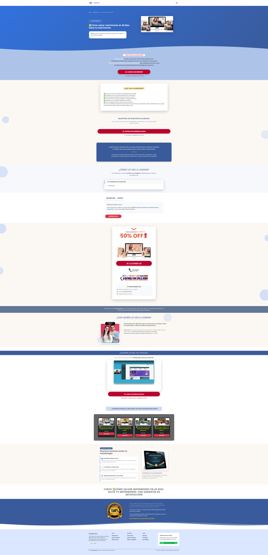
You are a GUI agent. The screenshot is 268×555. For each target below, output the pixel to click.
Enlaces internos (116, 537)
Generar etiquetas (131, 537)
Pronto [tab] (120, 198)
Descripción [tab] (110, 198)
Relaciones (96, 12)
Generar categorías (131, 539)
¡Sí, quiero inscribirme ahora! (134, 131)
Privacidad (145, 537)
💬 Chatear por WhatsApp (168, 543)
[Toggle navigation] (176, 3)
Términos (145, 535)
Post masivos (130, 535)
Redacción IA (115, 535)
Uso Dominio (145, 539)
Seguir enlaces (115, 539)
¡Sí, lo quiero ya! (134, 263)
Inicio (90, 12)
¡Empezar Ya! (113, 216)
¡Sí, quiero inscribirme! (134, 72)
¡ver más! (106, 433)
